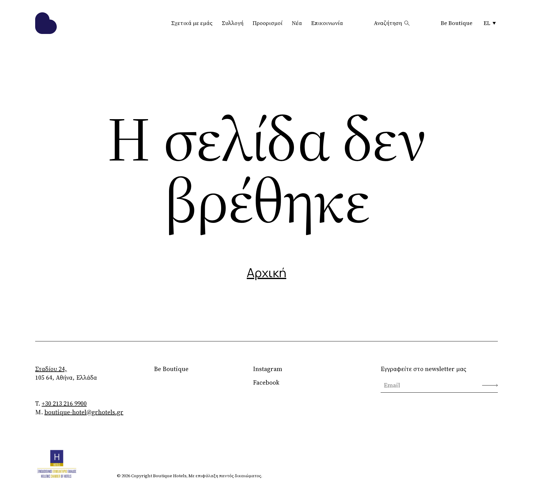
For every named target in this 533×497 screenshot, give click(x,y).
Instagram (267, 369)
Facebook (266, 382)
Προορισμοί (268, 23)
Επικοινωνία (327, 23)
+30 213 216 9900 (64, 403)
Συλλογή (232, 23)
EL (487, 23)
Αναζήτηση (388, 23)
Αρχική (266, 272)
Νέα (297, 23)
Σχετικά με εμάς (192, 23)
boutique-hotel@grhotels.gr (83, 412)
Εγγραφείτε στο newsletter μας (423, 369)
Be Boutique (457, 23)
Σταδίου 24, (51, 369)
